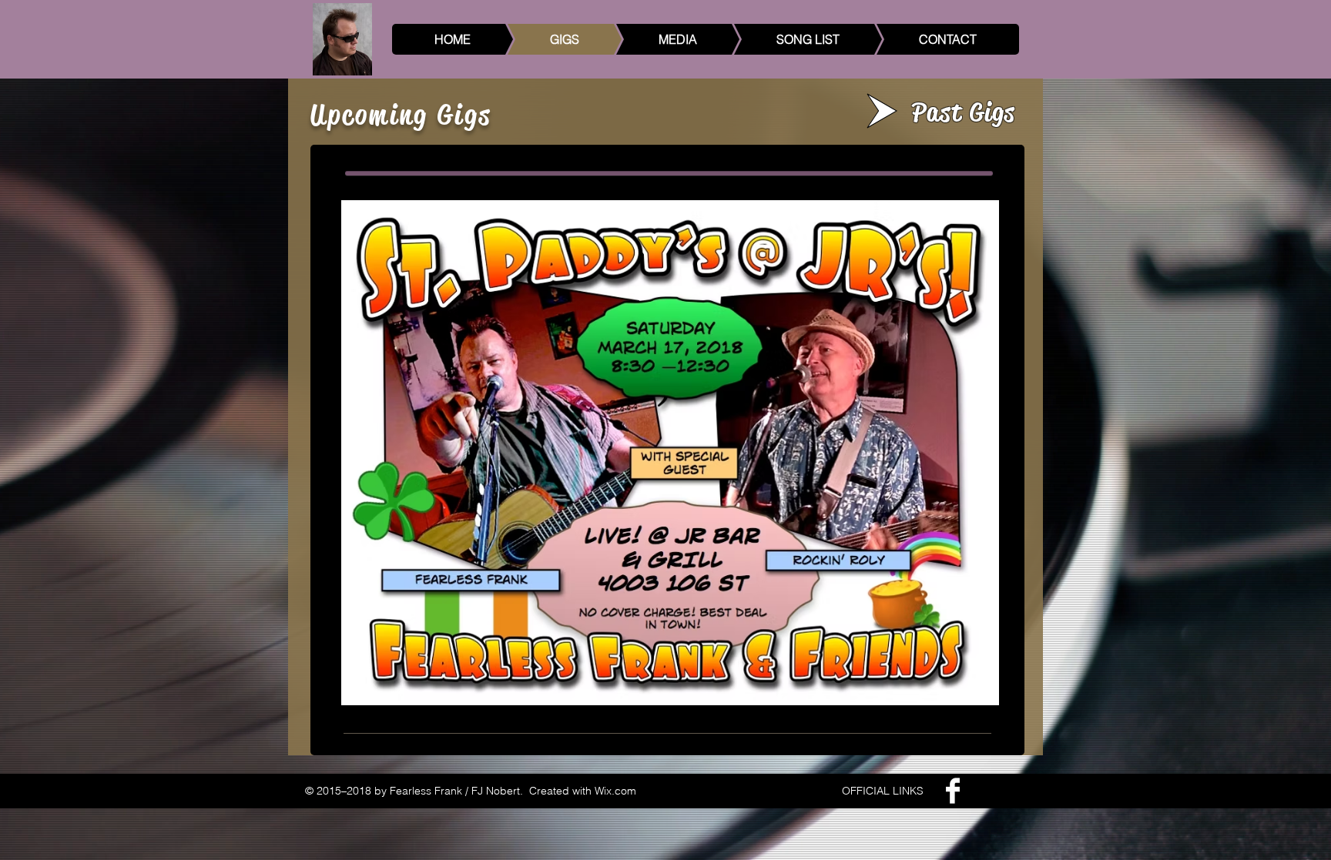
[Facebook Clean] (953, 791)
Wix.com (615, 791)
